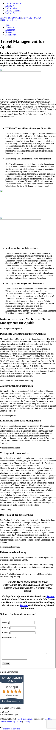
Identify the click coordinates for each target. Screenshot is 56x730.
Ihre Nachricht (9, 637)
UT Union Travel (25, 719)
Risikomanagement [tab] (8, 415)
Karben (50, 596)
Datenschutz (37, 721)
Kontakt (3, 724)
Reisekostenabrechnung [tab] (10, 547)
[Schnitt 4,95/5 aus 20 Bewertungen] (12, 703)
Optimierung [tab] (5, 509)
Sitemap (26, 721)
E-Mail (6, 627)
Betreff (6, 633)
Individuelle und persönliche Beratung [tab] (16, 380)
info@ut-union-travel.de (10, 18)
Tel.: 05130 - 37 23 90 (31, 18)
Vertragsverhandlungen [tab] (10, 448)
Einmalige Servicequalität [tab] (11, 328)
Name (5, 622)
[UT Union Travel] (8, 20)
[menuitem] (30, 25)
